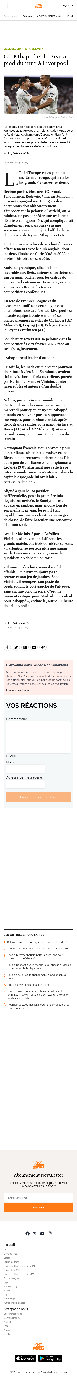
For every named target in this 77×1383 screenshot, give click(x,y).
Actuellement (10, 16)
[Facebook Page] (27, 1233)
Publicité (8, 1322)
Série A (7, 1290)
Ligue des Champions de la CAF (19, 1266)
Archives (8, 1334)
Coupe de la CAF (12, 1270)
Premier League (11, 1286)
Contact (7, 1330)
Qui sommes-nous (13, 1314)
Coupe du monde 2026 (49, 16)
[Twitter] (35, 1233)
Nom (10, 762)
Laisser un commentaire (38, 797)
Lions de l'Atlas (11, 1254)
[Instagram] (49, 1233)
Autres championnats (14, 1303)
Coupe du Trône (11, 1262)
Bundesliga (9, 1299)
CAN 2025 (27, 16)
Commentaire (16, 719)
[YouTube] (42, 1233)
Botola (7, 1258)
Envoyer (38, 1207)
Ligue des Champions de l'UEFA (23, 49)
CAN (6, 1250)
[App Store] (25, 1357)
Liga (6, 1282)
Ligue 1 (7, 1294)
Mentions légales (12, 1318)
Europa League (11, 1278)
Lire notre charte (17, 690)
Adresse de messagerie (24, 777)
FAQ (6, 1326)
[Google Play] (50, 1357)
